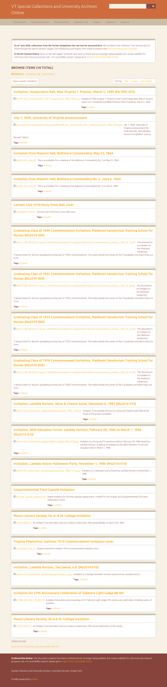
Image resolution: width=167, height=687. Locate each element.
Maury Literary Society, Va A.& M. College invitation (51, 619)
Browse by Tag (33, 74)
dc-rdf (24, 646)
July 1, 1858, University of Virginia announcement (50, 118)
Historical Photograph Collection (122, 48)
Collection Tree (81, 22)
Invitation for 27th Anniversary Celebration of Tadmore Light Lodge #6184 (68, 593)
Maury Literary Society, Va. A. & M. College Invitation (52, 515)
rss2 (57, 646)
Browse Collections (40, 22)
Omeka (34, 679)
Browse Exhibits (61, 22)
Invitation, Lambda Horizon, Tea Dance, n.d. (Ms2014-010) (56, 567)
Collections (111, 22)
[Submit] (153, 6)
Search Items (48, 74)
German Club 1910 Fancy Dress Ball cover (43, 205)
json (41, 646)
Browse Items (20, 22)
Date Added (146, 81)
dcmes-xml (33, 646)
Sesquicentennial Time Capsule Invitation (43, 489)
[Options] (148, 6)
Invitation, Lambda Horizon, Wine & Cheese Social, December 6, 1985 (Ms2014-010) (74, 404)
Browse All (17, 74)
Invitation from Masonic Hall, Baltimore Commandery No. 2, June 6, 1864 (67, 179)
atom (13, 646)
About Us (125, 22)
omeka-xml (49, 646)
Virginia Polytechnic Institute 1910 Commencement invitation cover (63, 541)
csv (18, 646)
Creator (135, 81)
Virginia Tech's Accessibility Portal (102, 57)
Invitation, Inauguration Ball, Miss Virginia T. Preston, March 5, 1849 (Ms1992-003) (74, 92)
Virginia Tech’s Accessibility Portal (76, 661)
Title (126, 81)
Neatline (97, 22)
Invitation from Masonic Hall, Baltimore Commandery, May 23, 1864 (63, 153)
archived (91, 107)
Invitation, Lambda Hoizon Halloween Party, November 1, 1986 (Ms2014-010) (70, 463)
